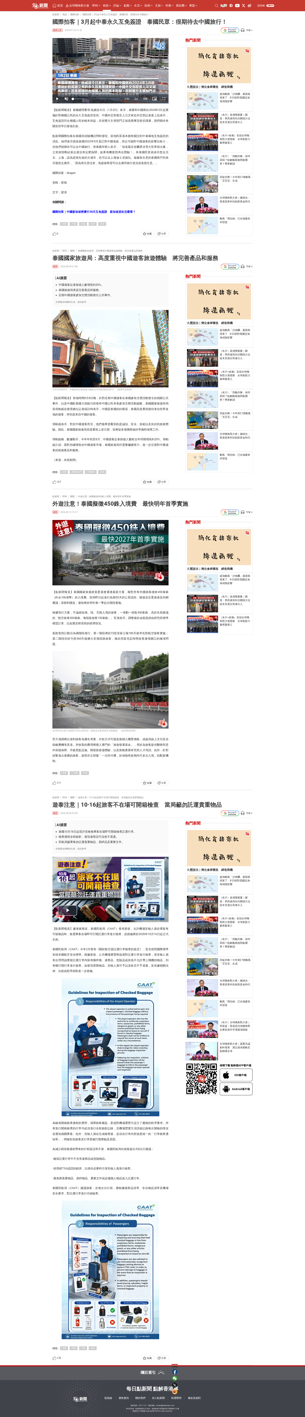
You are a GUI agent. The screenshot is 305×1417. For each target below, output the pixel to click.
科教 (168, 5)
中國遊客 (91, 472)
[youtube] (237, 5)
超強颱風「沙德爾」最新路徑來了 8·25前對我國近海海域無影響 (235, 97)
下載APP (270, 5)
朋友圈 (180, 5)
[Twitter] (243, 5)
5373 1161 (143, 1405)
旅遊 (83, 224)
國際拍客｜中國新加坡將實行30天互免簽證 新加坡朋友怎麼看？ (94, 211)
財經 (147, 5)
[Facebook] (231, 5)
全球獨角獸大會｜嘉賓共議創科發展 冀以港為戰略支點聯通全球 (235, 1047)
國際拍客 (57, 30)
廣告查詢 (124, 1397)
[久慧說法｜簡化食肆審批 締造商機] (219, 65)
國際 (55, 266)
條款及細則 (194, 1397)
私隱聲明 (176, 1397)
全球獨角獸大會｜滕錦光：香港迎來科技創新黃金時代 (235, 199)
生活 (137, 5)
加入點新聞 (158, 1397)
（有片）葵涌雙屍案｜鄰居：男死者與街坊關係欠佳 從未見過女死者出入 (235, 118)
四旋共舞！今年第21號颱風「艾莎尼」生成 (235, 178)
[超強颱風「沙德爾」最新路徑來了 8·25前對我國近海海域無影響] (202, 101)
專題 (192, 5)
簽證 (93, 224)
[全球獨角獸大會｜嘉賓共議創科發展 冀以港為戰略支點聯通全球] (201, 1051)
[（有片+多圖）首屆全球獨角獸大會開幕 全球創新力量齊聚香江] (202, 142)
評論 (116, 5)
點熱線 (108, 1397)
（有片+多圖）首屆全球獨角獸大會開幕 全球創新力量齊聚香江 (235, 139)
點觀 (126, 5)
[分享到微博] (174, 1391)
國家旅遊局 (77, 472)
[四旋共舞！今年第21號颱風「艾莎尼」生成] (202, 184)
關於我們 (140, 1397)
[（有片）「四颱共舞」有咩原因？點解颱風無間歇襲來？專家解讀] (202, 163)
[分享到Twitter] (174, 1385)
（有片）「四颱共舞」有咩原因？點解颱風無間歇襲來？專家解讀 (235, 160)
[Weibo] (249, 5)
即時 (95, 5)
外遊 (85, 773)
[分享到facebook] (174, 1371)
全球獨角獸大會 (79, 5)
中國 (74, 224)
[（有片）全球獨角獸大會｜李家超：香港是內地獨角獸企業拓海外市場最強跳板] (202, 1029)
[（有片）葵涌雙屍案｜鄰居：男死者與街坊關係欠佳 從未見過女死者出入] (202, 121)
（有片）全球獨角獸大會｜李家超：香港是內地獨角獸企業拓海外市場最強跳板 (235, 1026)
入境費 (75, 773)
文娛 (158, 5)
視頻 (105, 5)
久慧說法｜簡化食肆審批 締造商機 (210, 86)
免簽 (103, 224)
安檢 (83, 1348)
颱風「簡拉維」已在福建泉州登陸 (235, 220)
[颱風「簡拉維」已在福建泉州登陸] (202, 225)
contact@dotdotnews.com (165, 1405)
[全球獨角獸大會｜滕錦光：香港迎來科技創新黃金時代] (202, 205)
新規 (93, 1348)
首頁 (60, 5)
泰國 (64, 224)
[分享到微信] (174, 1378)
